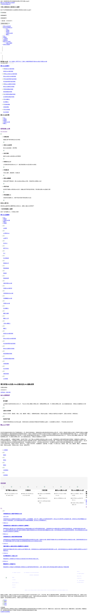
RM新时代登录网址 (5, 611)
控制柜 (7, 30)
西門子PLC (19, 61)
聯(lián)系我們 (11, 2)
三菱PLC (24, 61)
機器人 (7, 34)
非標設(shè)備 (9, 33)
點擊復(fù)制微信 (4, 23)
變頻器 (7, 31)
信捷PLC (14, 61)
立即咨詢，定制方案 (5, 392)
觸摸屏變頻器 (29, 61)
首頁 (5, 600)
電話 (5, 603)
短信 (5, 604)
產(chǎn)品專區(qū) (7, 27)
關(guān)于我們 (4, 2)
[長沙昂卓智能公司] (5, 4)
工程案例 (5, 38)
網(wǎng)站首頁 (7, 26)
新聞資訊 (5, 40)
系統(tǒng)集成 (36, 61)
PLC (7, 29)
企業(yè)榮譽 (9, 43)
